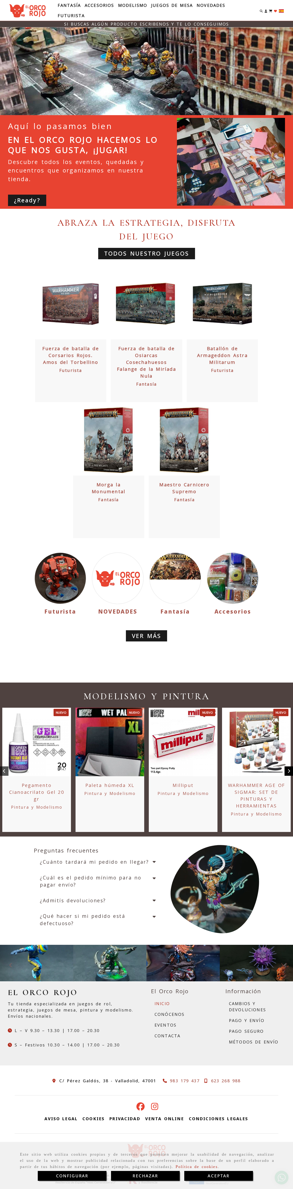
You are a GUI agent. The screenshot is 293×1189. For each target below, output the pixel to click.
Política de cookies (197, 1166)
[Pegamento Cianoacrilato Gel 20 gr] (36, 742)
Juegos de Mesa (172, 5)
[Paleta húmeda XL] (109, 742)
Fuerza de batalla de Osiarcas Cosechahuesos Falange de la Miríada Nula (146, 362)
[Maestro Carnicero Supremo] (184, 440)
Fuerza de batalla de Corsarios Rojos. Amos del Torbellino (70, 355)
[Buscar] (261, 11)
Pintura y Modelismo (36, 807)
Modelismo (132, 5)
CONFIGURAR (72, 1175)
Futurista (71, 15)
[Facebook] (140, 1108)
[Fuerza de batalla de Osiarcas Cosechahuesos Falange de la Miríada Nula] (146, 304)
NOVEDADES (211, 5)
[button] (266, 11)
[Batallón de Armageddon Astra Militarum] (222, 304)
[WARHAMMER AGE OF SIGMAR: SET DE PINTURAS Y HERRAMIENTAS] (256, 742)
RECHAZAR (145, 1175)
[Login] (275, 11)
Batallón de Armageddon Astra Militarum (222, 355)
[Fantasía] (175, 578)
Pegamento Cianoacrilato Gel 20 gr (36, 792)
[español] (281, 10)
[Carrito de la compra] (270, 11)
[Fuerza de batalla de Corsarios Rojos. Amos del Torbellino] (70, 304)
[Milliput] (183, 742)
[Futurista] (60, 578)
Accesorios (99, 5)
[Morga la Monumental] (108, 440)
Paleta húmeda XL (110, 785)
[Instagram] (155, 1108)
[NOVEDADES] (117, 578)
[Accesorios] (232, 578)
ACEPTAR (218, 1175)
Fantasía (69, 5)
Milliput (183, 785)
